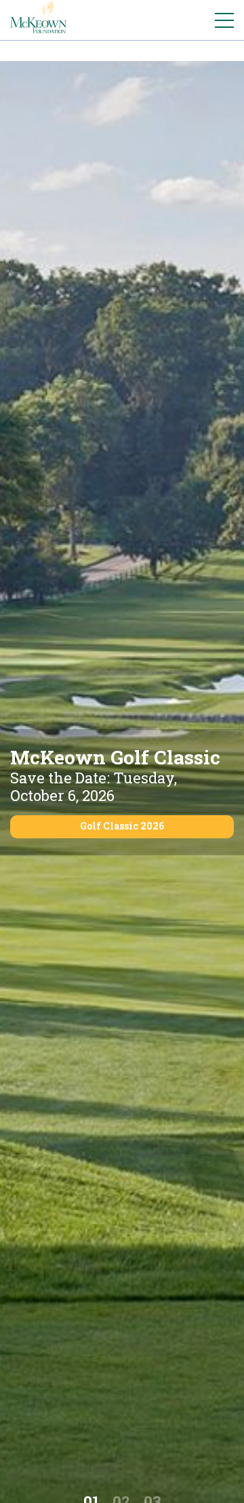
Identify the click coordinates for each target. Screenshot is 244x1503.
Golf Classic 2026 (122, 825)
